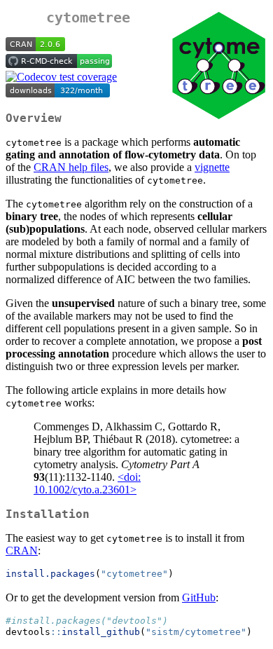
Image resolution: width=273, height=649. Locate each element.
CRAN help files (71, 167)
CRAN (22, 550)
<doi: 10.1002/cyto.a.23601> (87, 483)
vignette (212, 167)
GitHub (199, 597)
